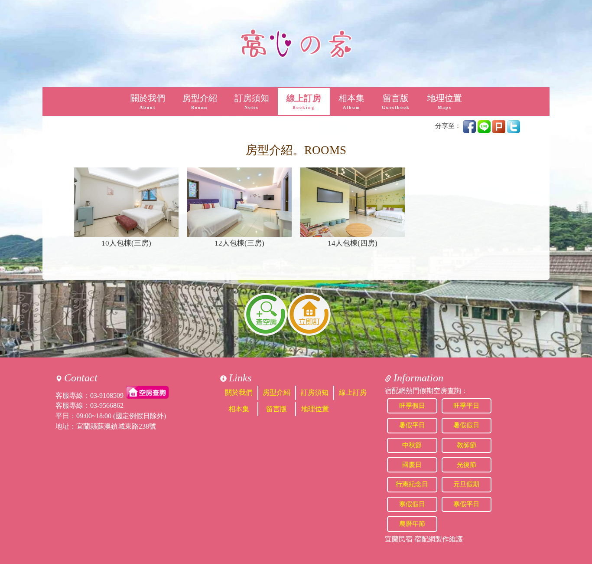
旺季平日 (466, 405)
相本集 (351, 102)
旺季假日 (412, 405)
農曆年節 (412, 523)
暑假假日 (466, 425)
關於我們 (147, 102)
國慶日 (412, 464)
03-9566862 (107, 405)
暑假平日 (412, 425)
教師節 (466, 445)
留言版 (396, 102)
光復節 (466, 464)
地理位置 (444, 102)
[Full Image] (126, 202)
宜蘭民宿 (399, 539)
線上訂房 (303, 102)
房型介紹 (199, 102)
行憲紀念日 (412, 484)
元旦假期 (466, 484)
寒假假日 (412, 504)
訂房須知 (251, 102)
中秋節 (412, 445)
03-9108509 (107, 395)
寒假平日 (466, 504)
